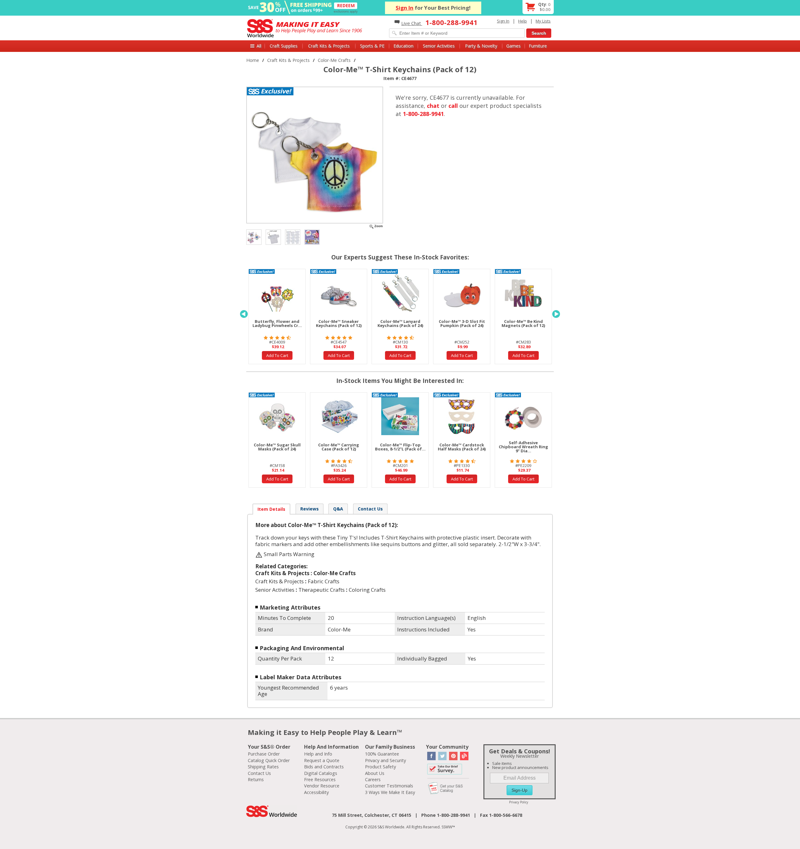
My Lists (543, 21)
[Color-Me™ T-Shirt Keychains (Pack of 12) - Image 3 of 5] (273, 236)
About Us (374, 773)
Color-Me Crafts (334, 60)
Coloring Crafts (367, 589)
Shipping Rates (263, 767)
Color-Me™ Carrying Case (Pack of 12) (338, 447)
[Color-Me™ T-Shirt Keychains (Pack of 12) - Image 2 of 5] (254, 236)
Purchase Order (264, 754)
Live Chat (411, 23)
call (453, 105)
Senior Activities (439, 46)
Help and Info (318, 754)
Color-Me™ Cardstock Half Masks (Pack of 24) (462, 447)
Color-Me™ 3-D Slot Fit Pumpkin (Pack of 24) (462, 323)
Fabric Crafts (323, 581)
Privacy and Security (385, 760)
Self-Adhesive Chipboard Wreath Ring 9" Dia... (523, 447)
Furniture (538, 46)
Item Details (271, 509)
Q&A (338, 509)
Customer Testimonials (389, 786)
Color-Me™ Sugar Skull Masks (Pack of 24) (277, 447)
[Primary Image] (376, 226)
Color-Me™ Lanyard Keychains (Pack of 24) (400, 323)
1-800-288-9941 (423, 114)
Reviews (309, 509)
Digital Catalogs (320, 773)
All (259, 46)
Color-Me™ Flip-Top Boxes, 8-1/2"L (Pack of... (400, 447)
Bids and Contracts (324, 767)
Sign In (404, 7)
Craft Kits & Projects (329, 46)
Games (513, 46)
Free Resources (320, 779)
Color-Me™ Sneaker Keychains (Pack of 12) (339, 323)
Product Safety (380, 767)
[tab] (271, 509)
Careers (373, 779)
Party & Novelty (481, 46)
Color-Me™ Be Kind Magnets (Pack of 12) (523, 323)
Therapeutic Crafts (321, 589)
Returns (256, 779)
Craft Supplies (284, 46)
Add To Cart (277, 355)
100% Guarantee (382, 754)
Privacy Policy (518, 802)
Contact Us (370, 509)
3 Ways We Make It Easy (390, 792)
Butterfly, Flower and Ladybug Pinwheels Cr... (277, 323)
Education (403, 46)
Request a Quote (321, 760)
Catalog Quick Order (269, 760)
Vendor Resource (321, 786)
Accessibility (316, 792)
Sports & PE (372, 46)
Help (522, 21)
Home (252, 60)
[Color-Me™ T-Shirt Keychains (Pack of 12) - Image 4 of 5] (293, 236)
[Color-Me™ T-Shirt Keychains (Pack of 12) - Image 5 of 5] (312, 236)
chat (433, 105)
